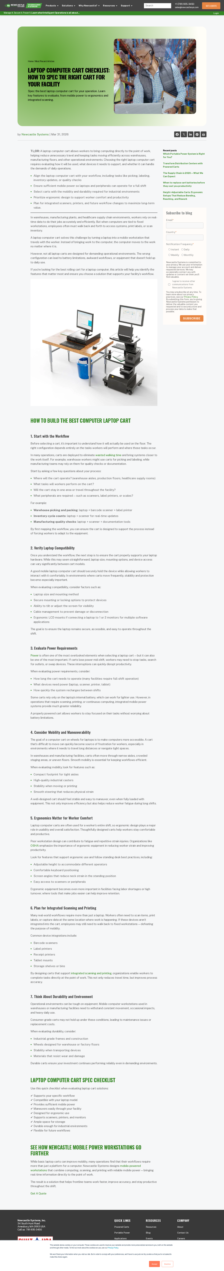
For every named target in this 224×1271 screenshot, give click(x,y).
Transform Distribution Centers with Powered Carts (183, 165)
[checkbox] (184, 252)
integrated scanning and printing (91, 973)
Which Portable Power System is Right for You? (184, 155)
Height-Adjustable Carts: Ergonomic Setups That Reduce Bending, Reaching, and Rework (183, 195)
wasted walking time (108, 455)
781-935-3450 (34, 1229)
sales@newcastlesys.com (186, 7)
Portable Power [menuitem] (122, 1233)
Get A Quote (38, 1193)
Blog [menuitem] (148, 1233)
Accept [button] (154, 1264)
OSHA (34, 845)
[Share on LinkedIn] (190, 134)
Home (30, 61)
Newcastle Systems (35, 134)
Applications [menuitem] (120, 1238)
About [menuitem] (180, 1227)
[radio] (174, 249)
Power (34, 655)
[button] (52, 5)
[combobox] (157, 5)
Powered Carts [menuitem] (121, 1227)
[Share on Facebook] (177, 134)
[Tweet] (183, 134)
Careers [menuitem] (181, 1238)
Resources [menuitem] (151, 1227)
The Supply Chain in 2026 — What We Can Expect (183, 175)
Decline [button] (167, 1264)
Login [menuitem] (216, 13)
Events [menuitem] (149, 1238)
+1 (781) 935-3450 (184, 4)
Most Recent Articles (44, 61)
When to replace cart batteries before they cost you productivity (184, 184)
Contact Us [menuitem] (182, 1233)
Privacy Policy (113, 1247)
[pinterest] (197, 134)
